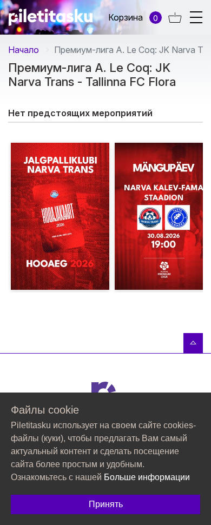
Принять (106, 504)
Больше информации (147, 477)
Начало (23, 49)
